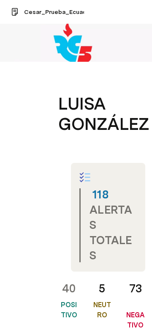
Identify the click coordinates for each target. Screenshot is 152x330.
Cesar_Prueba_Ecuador (58, 11)
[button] (64, 85)
